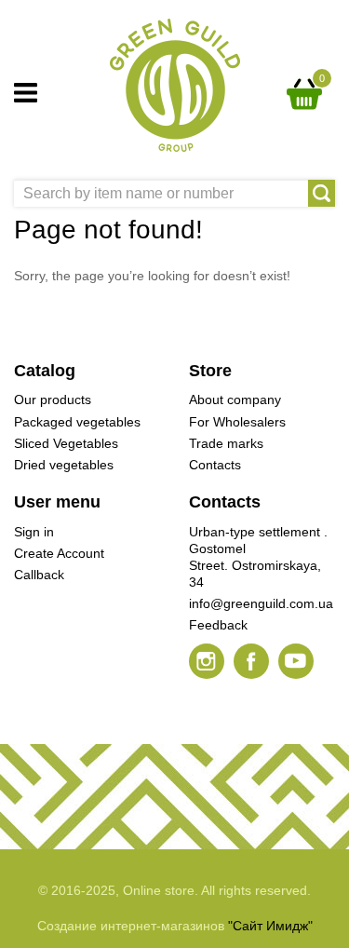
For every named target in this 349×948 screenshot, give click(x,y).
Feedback (218, 624)
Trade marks (226, 443)
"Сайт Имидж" (270, 925)
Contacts (215, 464)
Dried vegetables (64, 464)
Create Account (59, 553)
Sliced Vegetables (66, 443)
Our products (52, 399)
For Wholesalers (237, 421)
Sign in (34, 531)
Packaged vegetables (77, 421)
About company (235, 399)
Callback (39, 574)
